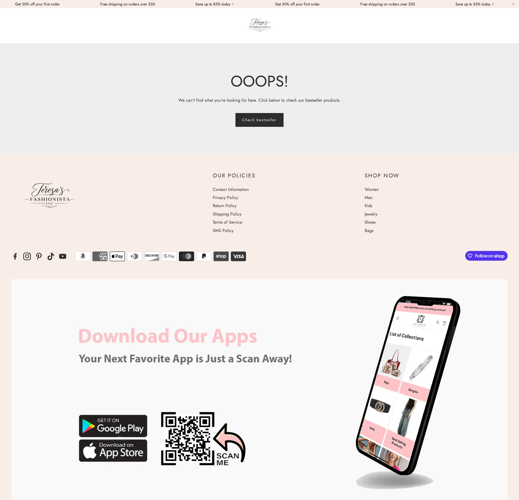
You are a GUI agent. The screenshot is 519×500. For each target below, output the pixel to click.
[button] (11, 26)
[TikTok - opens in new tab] (51, 256)
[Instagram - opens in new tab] (27, 256)
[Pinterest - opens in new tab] (39, 256)
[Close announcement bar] (514, 4)
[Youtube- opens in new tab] (62, 256)
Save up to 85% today (212, 4)
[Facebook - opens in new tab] (15, 256)
